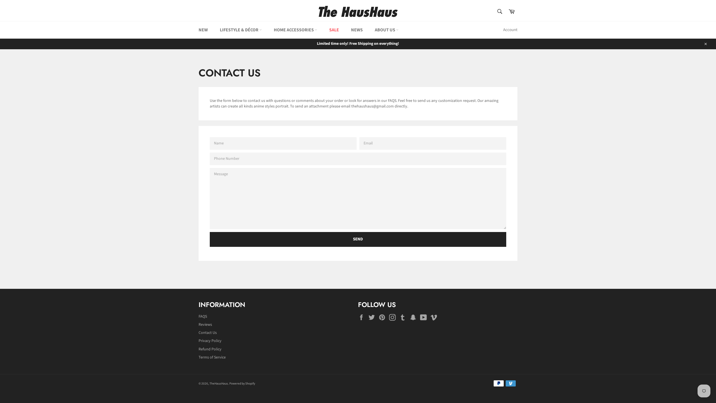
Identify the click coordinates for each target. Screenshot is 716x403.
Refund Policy (210, 349)
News (357, 30)
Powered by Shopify (242, 383)
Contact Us (208, 333)
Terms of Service (212, 357)
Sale (334, 30)
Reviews (205, 324)
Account (510, 30)
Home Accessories (294, 30)
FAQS (203, 316)
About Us (385, 30)
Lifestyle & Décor (239, 30)
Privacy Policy (210, 341)
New (203, 30)
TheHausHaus (218, 383)
